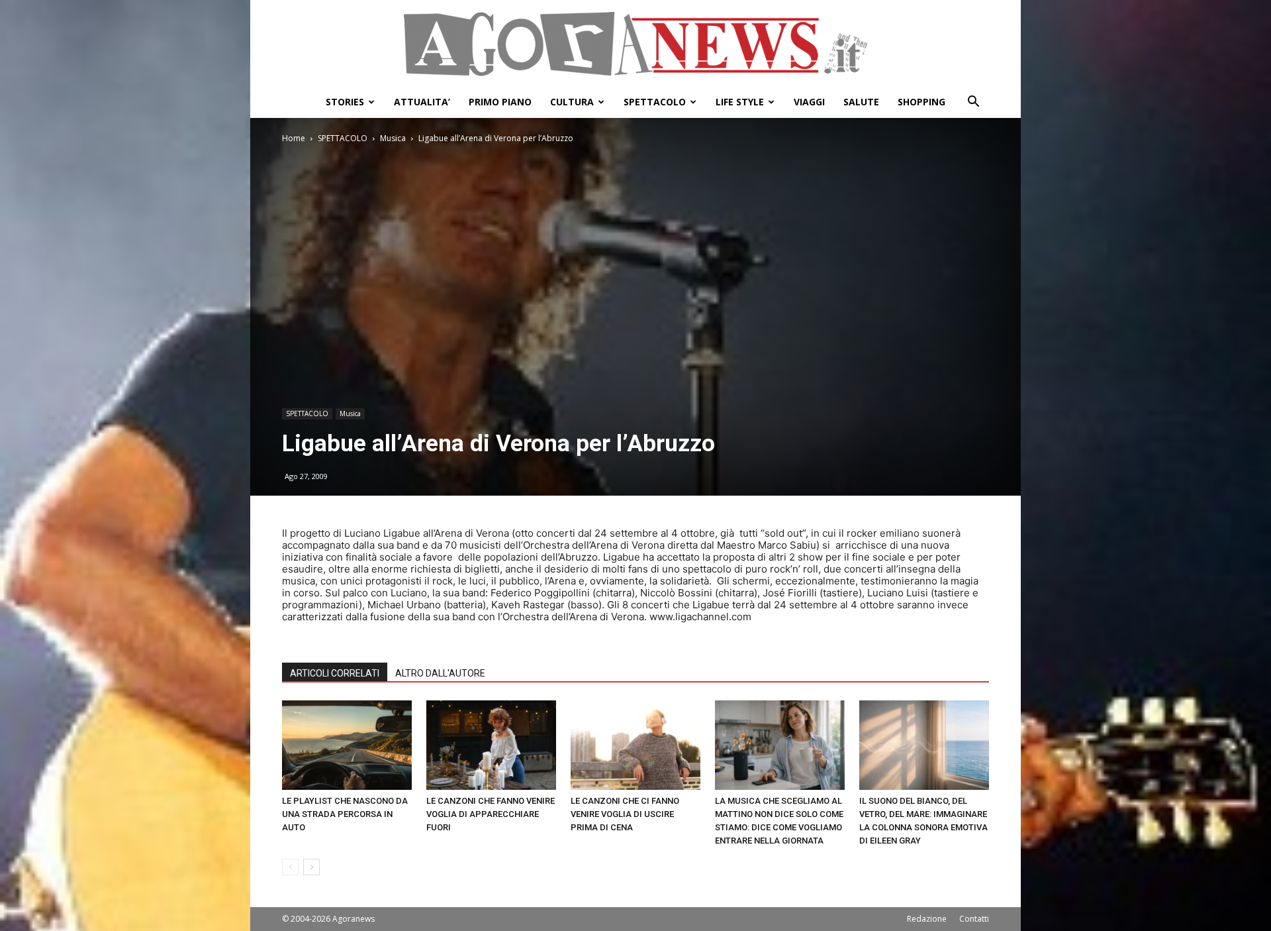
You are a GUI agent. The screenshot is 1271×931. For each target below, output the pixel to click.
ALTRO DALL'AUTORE (440, 673)
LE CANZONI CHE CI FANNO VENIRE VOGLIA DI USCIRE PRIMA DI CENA (625, 814)
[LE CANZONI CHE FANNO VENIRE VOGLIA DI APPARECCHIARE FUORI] (491, 745)
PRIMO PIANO (500, 101)
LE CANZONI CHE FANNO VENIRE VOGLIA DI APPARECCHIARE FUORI (490, 814)
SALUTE (861, 101)
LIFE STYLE (740, 101)
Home (293, 138)
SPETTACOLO (655, 101)
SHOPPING (921, 101)
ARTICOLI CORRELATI (334, 673)
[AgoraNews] (635, 44)
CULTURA (572, 101)
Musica (393, 138)
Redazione (927, 918)
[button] (973, 103)
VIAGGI (809, 101)
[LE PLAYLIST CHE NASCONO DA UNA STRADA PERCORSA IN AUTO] (347, 745)
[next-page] (311, 867)
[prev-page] (290, 867)
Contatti (974, 918)
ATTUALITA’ (422, 101)
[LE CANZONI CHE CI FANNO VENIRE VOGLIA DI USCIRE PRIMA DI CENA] (635, 745)
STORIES (345, 101)
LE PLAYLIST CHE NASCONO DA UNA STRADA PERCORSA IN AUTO (345, 814)
